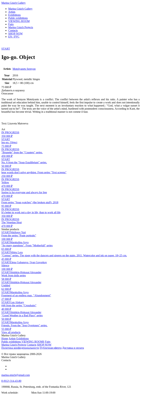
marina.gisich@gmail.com (15, 375)
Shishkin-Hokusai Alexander (25, 272)
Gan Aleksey (17, 302)
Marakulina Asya (19, 242)
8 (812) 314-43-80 (11, 380)
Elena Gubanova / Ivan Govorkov (28, 262)
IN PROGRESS (10, 132)
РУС (13, 36)
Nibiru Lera (16, 252)
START (5, 48)
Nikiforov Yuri (18, 232)
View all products (10, 332)
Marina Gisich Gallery (13, 2)
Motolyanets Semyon (24, 68)
